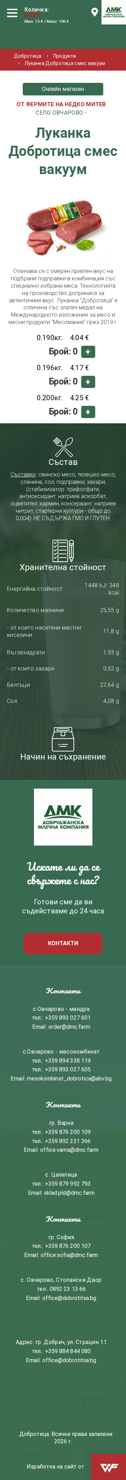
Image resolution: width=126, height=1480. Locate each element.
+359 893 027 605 (68, 1069)
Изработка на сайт (52, 1466)
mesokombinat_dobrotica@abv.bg (69, 1078)
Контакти (63, 943)
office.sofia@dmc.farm (69, 1255)
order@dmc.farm (69, 1026)
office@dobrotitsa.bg (69, 1298)
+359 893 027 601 (68, 1017)
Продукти (64, 56)
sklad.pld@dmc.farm (69, 1193)
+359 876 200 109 (68, 1132)
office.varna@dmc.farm (69, 1150)
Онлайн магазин (63, 89)
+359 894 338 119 (68, 1060)
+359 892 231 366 (68, 1141)
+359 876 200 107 (68, 1246)
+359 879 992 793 (68, 1183)
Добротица (27, 56)
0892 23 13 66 (68, 1289)
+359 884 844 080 (68, 1351)
